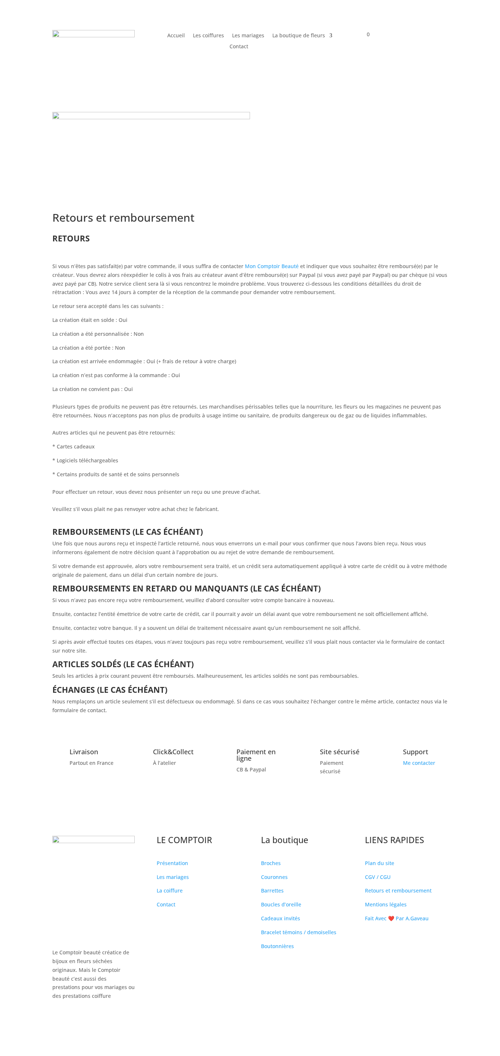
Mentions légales (386, 904)
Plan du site (379, 863)
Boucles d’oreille (281, 904)
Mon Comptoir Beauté (272, 266)
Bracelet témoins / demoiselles (298, 932)
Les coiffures (208, 36)
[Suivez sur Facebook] (58, 1017)
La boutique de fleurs (298, 36)
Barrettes (272, 890)
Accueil (176, 36)
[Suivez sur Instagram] (73, 1017)
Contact (239, 47)
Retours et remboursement (398, 890)
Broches (271, 863)
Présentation (172, 863)
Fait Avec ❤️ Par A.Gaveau (397, 918)
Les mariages (248, 36)
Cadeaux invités (280, 918)
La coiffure (170, 890)
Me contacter (419, 762)
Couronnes (274, 876)
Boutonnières (277, 946)
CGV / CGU (378, 876)
